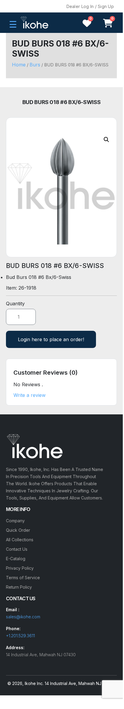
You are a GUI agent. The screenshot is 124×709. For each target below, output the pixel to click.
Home (19, 65)
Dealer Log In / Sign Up (90, 6)
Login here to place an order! (51, 339)
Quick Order (18, 530)
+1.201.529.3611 (20, 635)
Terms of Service (23, 577)
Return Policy (19, 587)
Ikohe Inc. (34, 683)
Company (15, 520)
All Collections (19, 539)
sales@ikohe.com (23, 616)
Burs (35, 65)
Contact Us (16, 549)
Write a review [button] (29, 395)
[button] (106, 139)
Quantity (15, 303)
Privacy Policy (20, 568)
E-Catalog (15, 558)
